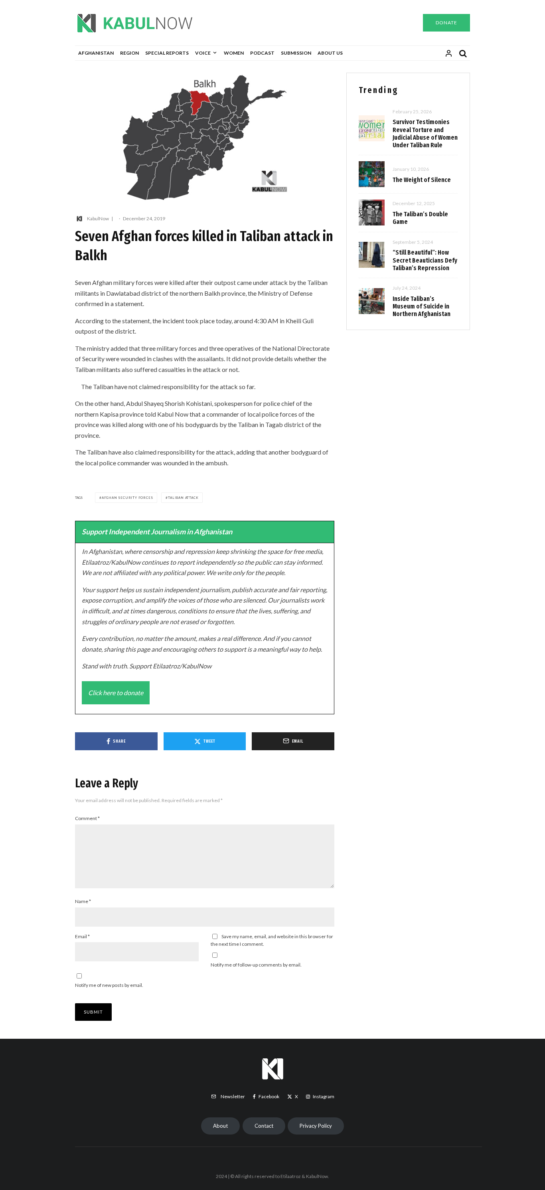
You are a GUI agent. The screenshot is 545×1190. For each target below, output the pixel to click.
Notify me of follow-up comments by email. (256, 965)
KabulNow (98, 218)
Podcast (262, 53)
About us (330, 53)
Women (234, 53)
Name (83, 901)
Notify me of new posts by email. (109, 985)
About (220, 1126)
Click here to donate (115, 692)
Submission (296, 53)
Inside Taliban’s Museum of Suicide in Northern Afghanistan (421, 306)
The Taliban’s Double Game (420, 217)
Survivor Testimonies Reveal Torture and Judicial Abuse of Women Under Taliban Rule (425, 133)
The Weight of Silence (422, 180)
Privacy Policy (316, 1126)
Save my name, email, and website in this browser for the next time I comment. (272, 940)
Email (82, 936)
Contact (264, 1126)
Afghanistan (96, 53)
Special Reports (167, 53)
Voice (203, 53)
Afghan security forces (127, 498)
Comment (87, 818)
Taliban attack (183, 498)
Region (129, 53)
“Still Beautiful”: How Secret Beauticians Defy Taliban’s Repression (425, 260)
